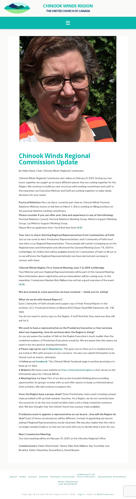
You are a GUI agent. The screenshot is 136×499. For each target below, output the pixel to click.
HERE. (22, 284)
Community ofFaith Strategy (86, 475)
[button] (68, 23)
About (14, 477)
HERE (79, 227)
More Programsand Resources (68, 483)
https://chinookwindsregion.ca (78, 369)
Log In (81, 494)
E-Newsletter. (54, 348)
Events (32, 477)
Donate (43, 477)
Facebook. (41, 361)
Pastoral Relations (62, 477)
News (23, 477)
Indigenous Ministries (112, 477)
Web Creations (105, 494)
